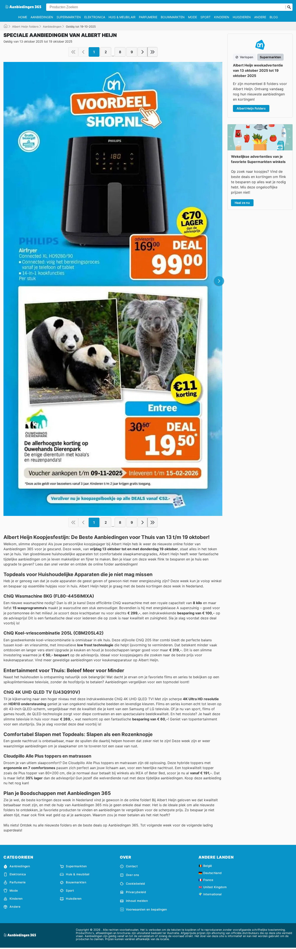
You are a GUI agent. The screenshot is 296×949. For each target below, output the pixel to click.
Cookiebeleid (135, 883)
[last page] (153, 52)
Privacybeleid (136, 892)
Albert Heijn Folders (251, 108)
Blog (274, 17)
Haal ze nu (242, 202)
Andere (260, 17)
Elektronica (94, 17)
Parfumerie (148, 17)
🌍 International (210, 894)
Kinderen (221, 17)
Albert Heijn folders (25, 26)
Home (22, 17)
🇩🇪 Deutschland (210, 873)
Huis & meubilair (122, 17)
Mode (192, 17)
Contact (132, 866)
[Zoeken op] (289, 7)
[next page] (143, 52)
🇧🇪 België (205, 866)
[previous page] (83, 52)
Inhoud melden (137, 900)
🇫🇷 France (205, 880)
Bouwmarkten (173, 17)
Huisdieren (242, 17)
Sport (205, 17)
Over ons (132, 875)
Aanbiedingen (42, 17)
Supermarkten (69, 17)
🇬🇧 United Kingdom (212, 887)
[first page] (73, 52)
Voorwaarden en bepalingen (146, 909)
